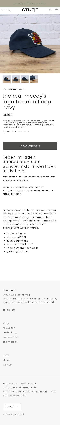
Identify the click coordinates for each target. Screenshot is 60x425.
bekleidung (10, 332)
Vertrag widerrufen (14, 395)
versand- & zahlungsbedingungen (25, 391)
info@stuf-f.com (13, 190)
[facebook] (4, 310)
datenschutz (29, 383)
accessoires (11, 337)
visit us (7, 364)
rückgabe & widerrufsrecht (20, 387)
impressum (10, 383)
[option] (30, 43)
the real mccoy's (13, 89)
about (6, 360)
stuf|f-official (17, 414)
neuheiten (9, 327)
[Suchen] (10, 10)
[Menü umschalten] (3, 10)
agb (53, 391)
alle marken (10, 341)
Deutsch (9, 406)
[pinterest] (13, 310)
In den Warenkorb (30, 146)
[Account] (49, 10)
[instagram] (8, 310)
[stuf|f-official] (30, 10)
